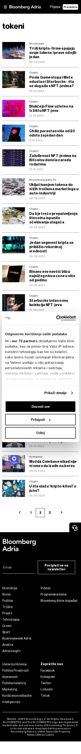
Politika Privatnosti (15, 670)
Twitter (45, 683)
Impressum (10, 677)
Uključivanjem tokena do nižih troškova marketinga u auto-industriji (54, 189)
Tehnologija (10, 619)
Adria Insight (11, 651)
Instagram (47, 677)
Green (7, 626)
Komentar (36, 456)
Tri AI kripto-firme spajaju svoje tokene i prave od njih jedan (53, 52)
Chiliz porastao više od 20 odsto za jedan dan (52, 133)
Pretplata (70, 7)
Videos (45, 588)
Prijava (55, 7)
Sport (6, 632)
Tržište (7, 607)
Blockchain (36, 43)
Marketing (9, 689)
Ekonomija (9, 588)
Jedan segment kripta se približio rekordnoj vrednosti (51, 246)
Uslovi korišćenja (14, 664)
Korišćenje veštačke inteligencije (17, 699)
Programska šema (53, 594)
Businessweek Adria (16, 638)
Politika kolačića (14, 683)
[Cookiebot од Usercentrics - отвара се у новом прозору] (57, 318)
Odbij (40, 433)
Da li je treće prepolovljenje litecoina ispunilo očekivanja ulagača (53, 218)
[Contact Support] (75, 528)
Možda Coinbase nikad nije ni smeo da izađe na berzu (53, 463)
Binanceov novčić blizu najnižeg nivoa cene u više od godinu (52, 275)
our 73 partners (25, 341)
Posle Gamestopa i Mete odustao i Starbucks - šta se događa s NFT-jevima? (51, 81)
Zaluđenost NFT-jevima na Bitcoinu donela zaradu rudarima (52, 160)
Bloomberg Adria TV (42, 179)
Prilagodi (38, 419)
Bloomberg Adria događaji (58, 600)
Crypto (33, 72)
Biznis (6, 594)
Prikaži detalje (55, 393)
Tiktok (45, 695)
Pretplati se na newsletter (57, 567)
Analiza (7, 644)
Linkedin (46, 689)
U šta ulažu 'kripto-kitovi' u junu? (52, 488)
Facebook (47, 670)
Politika (7, 600)
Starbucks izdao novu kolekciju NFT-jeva (48, 302)
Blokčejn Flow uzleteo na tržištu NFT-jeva (51, 108)
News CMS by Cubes (40, 734)
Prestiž (7, 613)
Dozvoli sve (41, 406)
